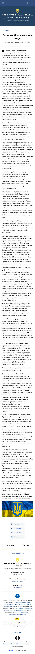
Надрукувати (18, 537)
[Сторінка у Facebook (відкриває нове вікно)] (17, 632)
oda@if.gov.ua (17, 587)
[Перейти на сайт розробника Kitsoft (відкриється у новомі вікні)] (11, 650)
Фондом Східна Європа (23, 602)
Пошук (31, 3)
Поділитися (18, 524)
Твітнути (18, 532)
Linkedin (18, 528)
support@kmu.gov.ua (19, 626)
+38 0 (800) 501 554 (17, 581)
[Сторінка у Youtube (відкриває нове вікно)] (20, 632)
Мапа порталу (16, 553)
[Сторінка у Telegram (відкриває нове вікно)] (15, 632)
